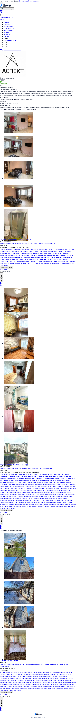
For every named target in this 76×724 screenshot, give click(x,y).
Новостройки (8, 26)
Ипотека (6, 32)
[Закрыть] (1, 3)
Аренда (6, 22)
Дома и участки (9, 28)
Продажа (7, 24)
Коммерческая (8, 30)
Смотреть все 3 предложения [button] (26, 109)
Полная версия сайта (38, 717)
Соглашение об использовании (29, 1)
